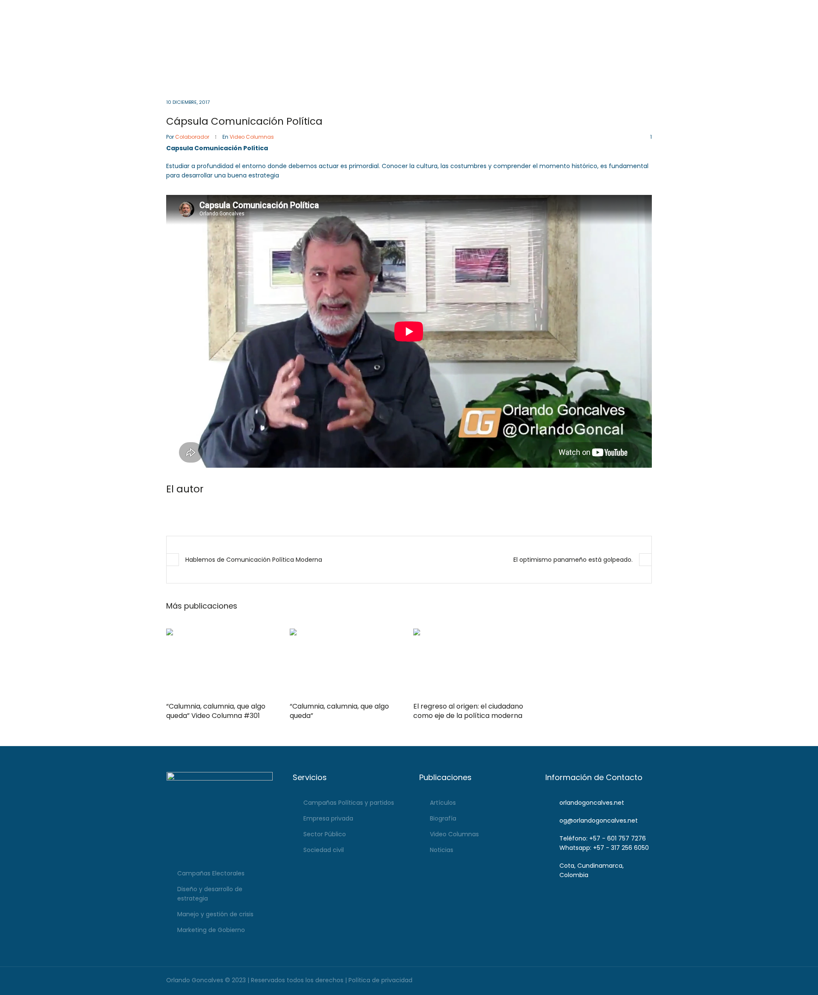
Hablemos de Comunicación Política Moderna (253, 559)
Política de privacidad (380, 980)
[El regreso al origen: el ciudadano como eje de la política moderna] (470, 662)
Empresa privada (328, 818)
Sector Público (324, 834)
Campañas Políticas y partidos (348, 802)
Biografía (443, 818)
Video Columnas (252, 136)
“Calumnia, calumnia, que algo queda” (339, 711)
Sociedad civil (323, 850)
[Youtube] (633, 8)
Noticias (441, 850)
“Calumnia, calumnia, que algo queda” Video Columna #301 (215, 711)
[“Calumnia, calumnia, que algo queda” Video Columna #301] (223, 662)
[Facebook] (609, 8)
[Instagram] (621, 8)
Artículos (443, 802)
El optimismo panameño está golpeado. (573, 559)
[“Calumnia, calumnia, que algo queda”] (347, 662)
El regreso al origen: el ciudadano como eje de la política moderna (468, 711)
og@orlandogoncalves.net (400, 8)
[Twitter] (645, 8)
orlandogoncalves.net (591, 802)
